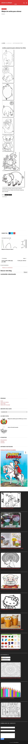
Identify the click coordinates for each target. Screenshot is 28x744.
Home (15, 4)
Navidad (2, 441)
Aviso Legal (3, 403)
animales (6, 194)
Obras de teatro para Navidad (7, 698)
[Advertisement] (14, 28)
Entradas (4, 657)
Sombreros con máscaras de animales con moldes (12, 548)
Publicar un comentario (7, 267)
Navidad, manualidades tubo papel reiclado (10, 528)
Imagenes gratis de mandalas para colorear (11, 678)
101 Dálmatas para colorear (7, 508)
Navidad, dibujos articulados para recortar (11, 718)
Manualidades (4, 440)
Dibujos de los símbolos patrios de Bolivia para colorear (17, 418)
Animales (3, 442)
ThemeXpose (16, 742)
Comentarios (5, 659)
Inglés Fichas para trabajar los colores (10, 649)
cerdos (10, 194)
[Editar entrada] (4, 196)
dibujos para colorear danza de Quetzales (10, 568)
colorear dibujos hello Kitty (7, 609)
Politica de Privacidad (5, 405)
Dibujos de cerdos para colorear (7, 249)
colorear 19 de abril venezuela (13, 427)
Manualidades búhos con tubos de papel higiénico (12, 629)
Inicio (2, 401)
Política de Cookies (5, 402)
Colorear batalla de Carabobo (8, 450)
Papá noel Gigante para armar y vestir (9, 589)
